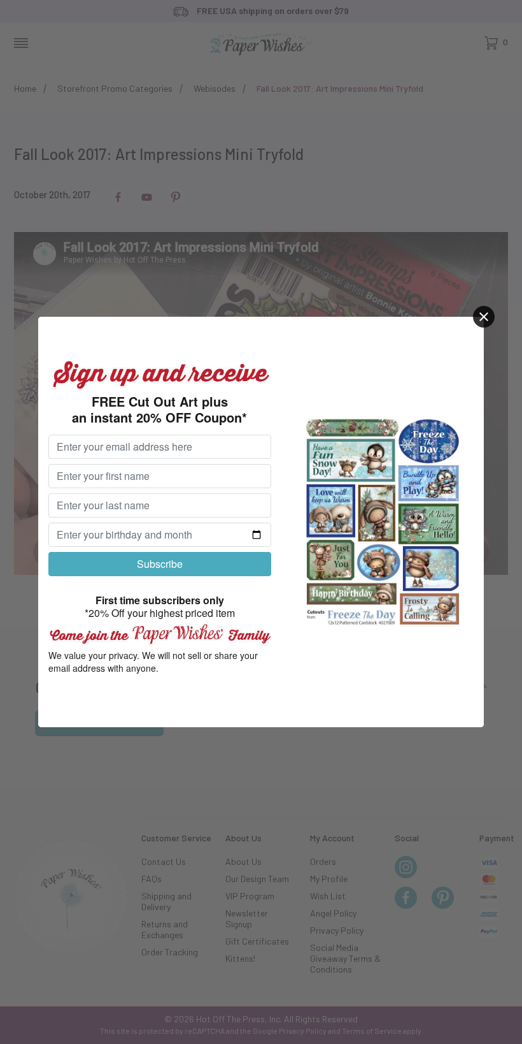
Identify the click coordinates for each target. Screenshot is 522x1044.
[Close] (484, 317)
